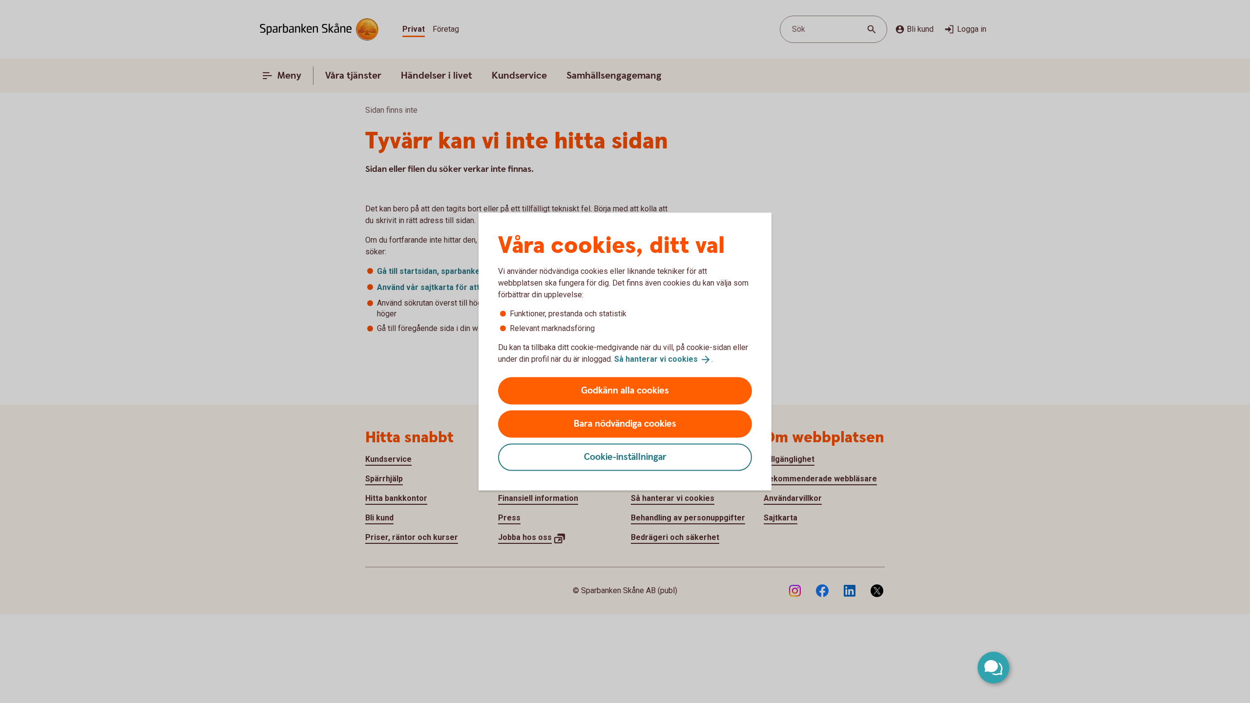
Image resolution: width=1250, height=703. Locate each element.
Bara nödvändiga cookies (625, 423)
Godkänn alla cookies (625, 390)
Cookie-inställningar (625, 457)
